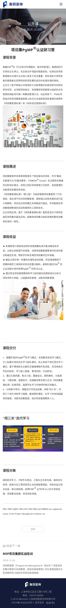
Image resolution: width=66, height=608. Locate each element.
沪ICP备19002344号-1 (23, 602)
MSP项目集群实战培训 (18, 554)
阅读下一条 (13, 546)
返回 (33, 529)
